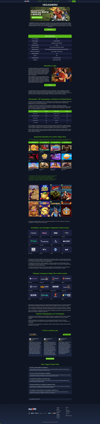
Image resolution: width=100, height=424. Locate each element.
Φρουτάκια (65, 142)
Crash (55, 142)
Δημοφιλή (32, 142)
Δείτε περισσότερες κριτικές (50, 358)
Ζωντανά (44, 142)
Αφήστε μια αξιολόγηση (67, 334)
